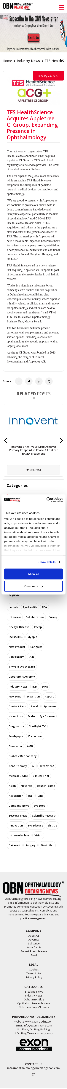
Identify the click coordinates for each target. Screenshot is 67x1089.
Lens (40, 795)
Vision (38, 835)
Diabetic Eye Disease (41, 716)
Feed (34, 955)
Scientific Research (44, 815)
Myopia (32, 637)
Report (49, 696)
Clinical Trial (41, 776)
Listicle (52, 825)
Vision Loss (16, 716)
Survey (53, 617)
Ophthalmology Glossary (34, 1007)
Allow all (33, 573)
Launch (13, 607)
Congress (36, 647)
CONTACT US (33, 1064)
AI (33, 766)
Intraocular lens (19, 835)
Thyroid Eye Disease (22, 666)
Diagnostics (16, 726)
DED (31, 657)
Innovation (16, 825)
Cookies (34, 969)
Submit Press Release (34, 951)
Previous (5, 440)
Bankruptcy (16, 657)
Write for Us (34, 947)
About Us (33, 935)
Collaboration (35, 617)
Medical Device (18, 776)
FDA (44, 607)
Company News (19, 805)
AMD (30, 746)
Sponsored (50, 706)
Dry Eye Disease (19, 627)
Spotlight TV (37, 726)
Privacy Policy (34, 977)
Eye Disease (35, 825)
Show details (47, 562)
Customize (31, 586)
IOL (30, 795)
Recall (35, 706)
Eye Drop (39, 805)
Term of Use (34, 973)
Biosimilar (47, 845)
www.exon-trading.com (39, 1021)
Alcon (12, 786)
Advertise (33, 939)
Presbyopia (16, 736)
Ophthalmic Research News (33, 1003)
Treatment (46, 766)
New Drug (15, 696)
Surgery (30, 845)
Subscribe (34, 943)
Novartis (26, 786)
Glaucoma (15, 746)
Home (7, 60)
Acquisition (16, 795)
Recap (38, 627)
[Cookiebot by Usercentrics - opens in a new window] (47, 499)
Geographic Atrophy (22, 676)
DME (45, 686)
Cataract (14, 845)
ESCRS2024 (16, 637)
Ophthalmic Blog (34, 999)
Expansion (33, 696)
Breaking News (34, 991)
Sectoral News (18, 815)
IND (34, 686)
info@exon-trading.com (38, 1025)
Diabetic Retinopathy (23, 756)
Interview (15, 617)
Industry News (28, 60)
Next (61, 440)
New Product (17, 647)
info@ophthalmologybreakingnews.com (33, 1068)
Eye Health (30, 607)
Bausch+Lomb (46, 786)
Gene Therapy (18, 766)
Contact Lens (17, 706)
